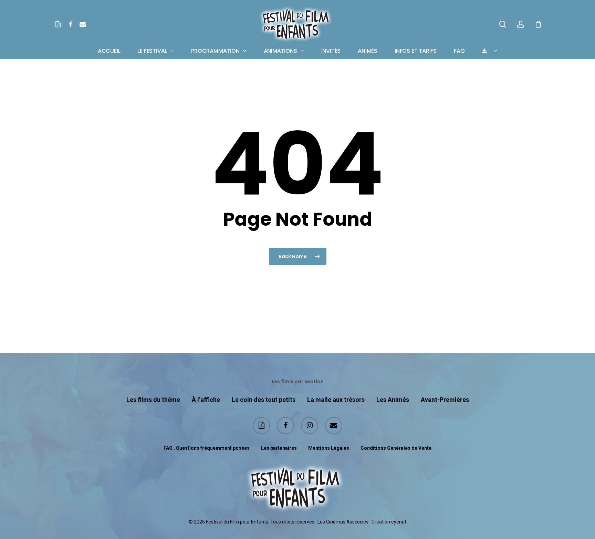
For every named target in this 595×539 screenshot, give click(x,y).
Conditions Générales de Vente (396, 448)
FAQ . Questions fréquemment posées (207, 448)
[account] (520, 24)
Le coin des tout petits (263, 399)
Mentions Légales (328, 448)
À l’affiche (206, 399)
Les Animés (392, 399)
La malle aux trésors (336, 399)
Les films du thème (153, 399)
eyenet (398, 522)
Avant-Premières (445, 399)
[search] (503, 24)
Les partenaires (279, 448)
